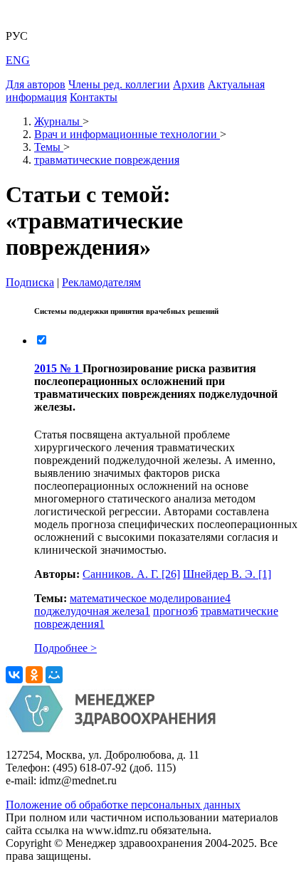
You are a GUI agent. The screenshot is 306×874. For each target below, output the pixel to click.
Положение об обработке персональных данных (123, 805)
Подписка (30, 282)
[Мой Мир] (54, 674)
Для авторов (35, 84)
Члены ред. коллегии (119, 84)
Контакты (93, 97)
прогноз (175, 611)
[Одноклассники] (34, 674)
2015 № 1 (58, 368)
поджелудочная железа (92, 611)
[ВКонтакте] (14, 674)
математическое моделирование (150, 598)
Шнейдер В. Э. (227, 574)
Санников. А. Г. (131, 574)
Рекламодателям (101, 282)
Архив (189, 84)
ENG (18, 60)
